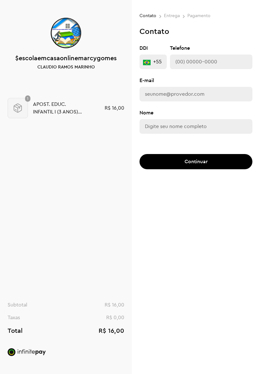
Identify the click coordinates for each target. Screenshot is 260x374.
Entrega (172, 16)
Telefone (180, 48)
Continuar (196, 161)
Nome (146, 112)
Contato (148, 16)
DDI (144, 48)
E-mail (147, 80)
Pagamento (199, 16)
